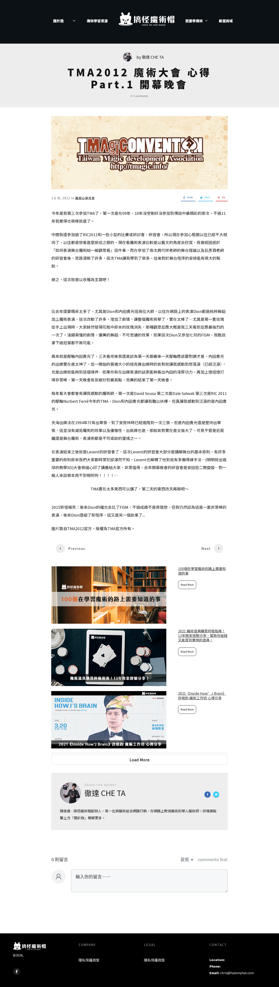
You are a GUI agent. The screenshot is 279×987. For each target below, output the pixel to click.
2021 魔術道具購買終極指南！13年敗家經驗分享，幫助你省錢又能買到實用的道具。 (202, 635)
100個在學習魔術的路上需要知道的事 (202, 571)
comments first (213, 859)
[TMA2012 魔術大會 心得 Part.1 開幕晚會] (139, 152)
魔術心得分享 (85, 198)
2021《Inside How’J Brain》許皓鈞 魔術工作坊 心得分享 (202, 695)
